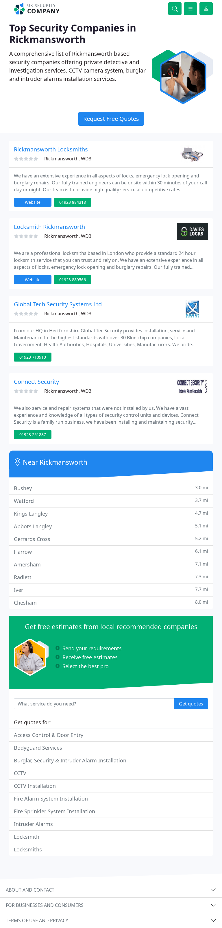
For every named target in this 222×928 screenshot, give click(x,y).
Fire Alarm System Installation (51, 798)
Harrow (111, 551)
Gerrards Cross (111, 538)
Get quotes (191, 704)
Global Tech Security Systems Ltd (58, 304)
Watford (111, 500)
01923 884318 (72, 202)
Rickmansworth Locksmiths (51, 149)
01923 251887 (32, 434)
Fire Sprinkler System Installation (54, 811)
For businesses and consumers (45, 905)
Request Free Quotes (111, 119)
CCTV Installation (35, 785)
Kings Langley (111, 513)
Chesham (111, 602)
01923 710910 (32, 357)
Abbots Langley (111, 526)
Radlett (111, 577)
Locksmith (26, 836)
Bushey (111, 488)
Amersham (111, 564)
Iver (111, 589)
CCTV (20, 773)
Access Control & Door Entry (48, 734)
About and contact (30, 890)
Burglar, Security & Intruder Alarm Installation (70, 760)
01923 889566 (72, 279)
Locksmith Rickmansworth (49, 227)
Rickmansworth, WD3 (67, 158)
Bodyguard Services (38, 747)
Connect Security (36, 382)
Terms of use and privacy (37, 920)
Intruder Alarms (33, 823)
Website (32, 202)
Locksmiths (28, 849)
